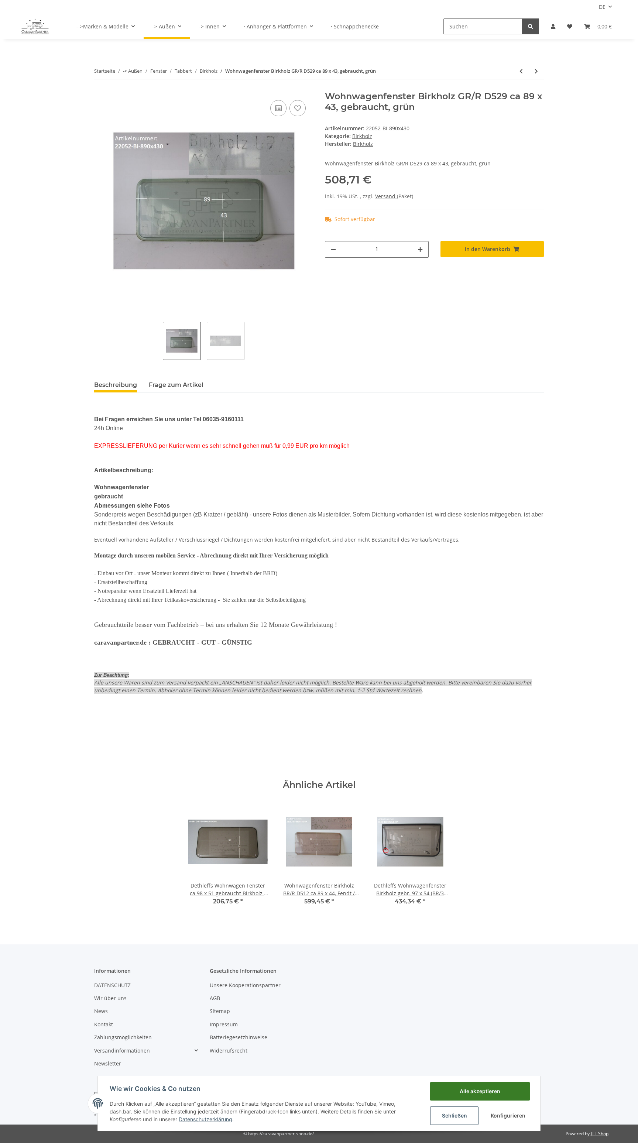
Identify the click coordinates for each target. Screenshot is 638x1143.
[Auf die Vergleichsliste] (278, 108)
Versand (386, 196)
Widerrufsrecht (228, 1050)
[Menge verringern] (333, 249)
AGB (215, 998)
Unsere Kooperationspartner (245, 985)
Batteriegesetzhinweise (238, 1037)
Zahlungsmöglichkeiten (123, 1037)
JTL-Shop (599, 1133)
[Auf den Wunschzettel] (297, 108)
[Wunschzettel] (569, 26)
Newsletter (107, 1063)
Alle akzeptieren (480, 1091)
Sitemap (220, 1011)
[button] (553, 26)
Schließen (454, 1115)
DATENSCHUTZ (112, 985)
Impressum (224, 1024)
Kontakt (103, 1024)
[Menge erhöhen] (420, 249)
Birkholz (362, 136)
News (101, 1011)
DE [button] (602, 6)
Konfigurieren (508, 1115)
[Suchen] (530, 26)
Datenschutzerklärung (205, 1119)
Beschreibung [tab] (115, 384)
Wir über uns (110, 998)
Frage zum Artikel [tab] (176, 384)
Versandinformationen (122, 1050)
